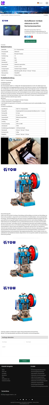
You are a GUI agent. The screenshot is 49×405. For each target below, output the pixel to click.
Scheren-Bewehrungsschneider (38, 379)
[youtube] (32, 399)
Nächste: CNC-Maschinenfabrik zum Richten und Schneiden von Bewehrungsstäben (20, 333)
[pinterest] (23, 399)
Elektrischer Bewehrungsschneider (39, 380)
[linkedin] (26, 399)
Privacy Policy (36, 402)
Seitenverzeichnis (6, 380)
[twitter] (20, 399)
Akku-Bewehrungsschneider (37, 377)
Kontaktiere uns (5, 379)
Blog (3, 377)
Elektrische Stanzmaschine (14, 15)
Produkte (6, 15)
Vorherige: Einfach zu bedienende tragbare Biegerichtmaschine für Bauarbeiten (19, 331)
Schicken (24, 360)
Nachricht (4, 375)
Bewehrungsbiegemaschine (37, 371)
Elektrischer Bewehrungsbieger (38, 375)
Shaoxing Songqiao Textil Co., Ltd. (8, 394)
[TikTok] (29, 399)
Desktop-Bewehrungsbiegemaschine (39, 386)
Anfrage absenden (30, 41)
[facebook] (17, 399)
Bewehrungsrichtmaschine (37, 384)
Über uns (4, 371)
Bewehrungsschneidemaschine (38, 369)
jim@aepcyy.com (25, 403)
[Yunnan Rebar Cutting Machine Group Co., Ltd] (3, 3)
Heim (3, 15)
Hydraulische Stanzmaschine (38, 373)
